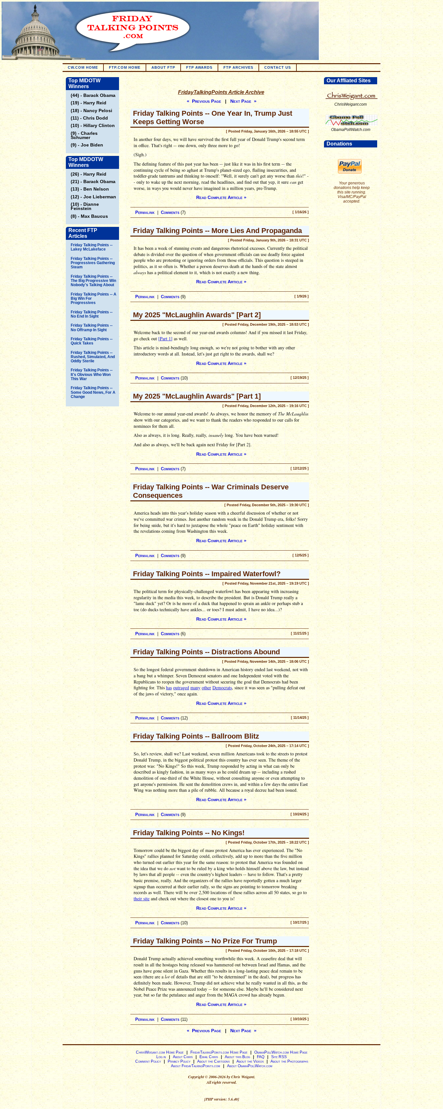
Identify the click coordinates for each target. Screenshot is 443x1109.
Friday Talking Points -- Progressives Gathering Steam (93, 263)
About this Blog (237, 1057)
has (169, 687)
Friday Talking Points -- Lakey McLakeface (92, 247)
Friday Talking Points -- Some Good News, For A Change (93, 392)
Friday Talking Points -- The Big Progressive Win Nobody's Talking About (93, 280)
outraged (181, 687)
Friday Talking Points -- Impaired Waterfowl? (207, 574)
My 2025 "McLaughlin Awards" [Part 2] (197, 315)
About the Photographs (289, 1061)
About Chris (183, 1057)
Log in (161, 1057)
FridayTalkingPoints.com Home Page (218, 1052)
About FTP (163, 67)
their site (142, 898)
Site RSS (279, 1057)
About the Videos (250, 1061)
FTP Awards (199, 67)
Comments (170, 212)
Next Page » (243, 101)
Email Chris (208, 1057)
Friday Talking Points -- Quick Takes (92, 341)
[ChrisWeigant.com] (351, 101)
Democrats (222, 687)
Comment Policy (148, 1061)
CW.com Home (83, 67)
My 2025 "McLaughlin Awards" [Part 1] (197, 396)
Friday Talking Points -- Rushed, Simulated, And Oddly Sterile (93, 357)
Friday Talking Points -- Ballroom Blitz (196, 736)
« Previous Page (204, 101)
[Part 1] (165, 338)
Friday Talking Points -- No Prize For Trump (205, 941)
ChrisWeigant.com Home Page (160, 1052)
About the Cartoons (213, 1061)
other (206, 687)
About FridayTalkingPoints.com (195, 1066)
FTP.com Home (124, 67)
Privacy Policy (179, 1061)
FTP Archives (238, 67)
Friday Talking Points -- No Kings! (189, 833)
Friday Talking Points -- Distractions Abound (206, 652)
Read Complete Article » (221, 197)
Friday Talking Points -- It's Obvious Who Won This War (92, 374)
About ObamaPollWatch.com (249, 1066)
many (195, 687)
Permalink (145, 212)
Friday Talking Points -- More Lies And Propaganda (217, 231)
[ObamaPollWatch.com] (351, 126)
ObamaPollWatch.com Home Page (280, 1052)
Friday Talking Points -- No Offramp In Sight (92, 327)
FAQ (260, 1057)
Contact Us (277, 67)
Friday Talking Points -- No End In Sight (92, 314)
